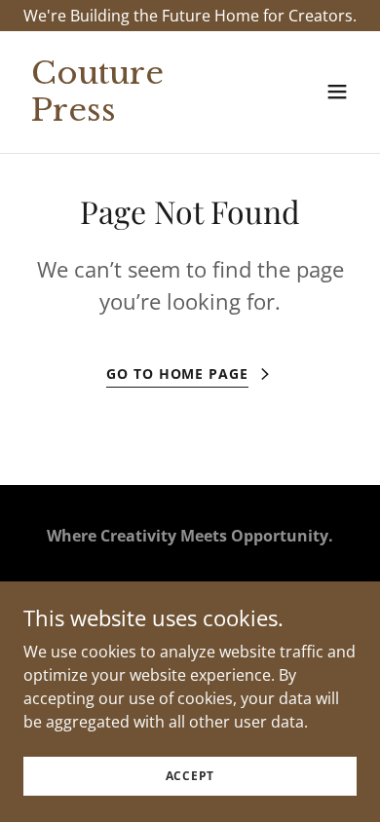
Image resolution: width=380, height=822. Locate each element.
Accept (190, 775)
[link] (139, 115)
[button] (337, 91)
